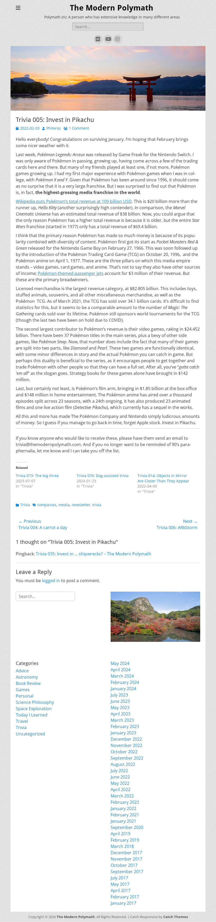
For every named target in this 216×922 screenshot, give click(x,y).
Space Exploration (34, 708)
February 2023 (125, 726)
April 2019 (120, 834)
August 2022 (123, 764)
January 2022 (123, 808)
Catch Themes (175, 916)
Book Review (28, 683)
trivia (96, 504)
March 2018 (122, 846)
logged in (51, 580)
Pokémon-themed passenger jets (71, 273)
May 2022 (120, 783)
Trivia (25, 504)
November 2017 (126, 859)
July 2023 (119, 695)
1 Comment (79, 128)
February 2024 (125, 682)
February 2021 (125, 815)
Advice (22, 671)
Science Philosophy (35, 702)
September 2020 (127, 827)
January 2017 (123, 903)
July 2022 (119, 771)
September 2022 (127, 758)
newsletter (81, 504)
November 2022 (126, 745)
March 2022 (122, 796)
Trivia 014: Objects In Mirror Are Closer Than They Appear (163, 478)
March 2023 (122, 720)
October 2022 (124, 752)
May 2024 (120, 663)
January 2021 (123, 821)
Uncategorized (30, 734)
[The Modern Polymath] (155, 617)
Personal (24, 696)
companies (46, 504)
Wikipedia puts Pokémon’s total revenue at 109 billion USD (74, 201)
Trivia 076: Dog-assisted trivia (103, 475)
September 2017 (127, 871)
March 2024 (122, 676)
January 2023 (123, 733)
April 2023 (120, 714)
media (64, 504)
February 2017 (125, 897)
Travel (22, 721)
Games (23, 690)
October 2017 (124, 865)
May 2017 (120, 884)
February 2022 (125, 802)
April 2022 (120, 789)
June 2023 (120, 701)
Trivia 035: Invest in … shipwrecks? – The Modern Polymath (93, 554)
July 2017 (119, 878)
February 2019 (125, 840)
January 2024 (123, 689)
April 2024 (120, 670)
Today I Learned (31, 715)
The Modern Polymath (111, 7)
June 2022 (120, 777)
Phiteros (53, 128)
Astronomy (27, 677)
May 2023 (120, 707)
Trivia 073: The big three (37, 475)
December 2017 (126, 853)
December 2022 (126, 739)
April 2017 (120, 890)
